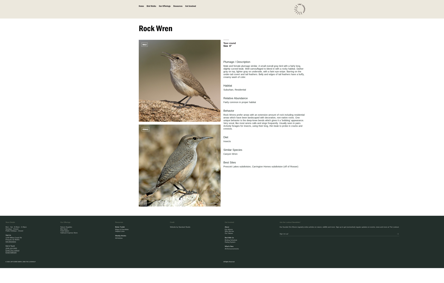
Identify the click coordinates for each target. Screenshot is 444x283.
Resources (177, 6)
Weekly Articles (120, 236)
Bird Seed (64, 229)
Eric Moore (229, 229)
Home (141, 6)
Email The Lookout (12, 250)
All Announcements (232, 249)
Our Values (229, 233)
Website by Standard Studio (180, 227)
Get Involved (190, 6)
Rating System (230, 242)
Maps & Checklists (122, 229)
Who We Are (229, 231)
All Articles (119, 238)
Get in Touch (10, 246)
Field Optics (64, 231)
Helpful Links (120, 231)
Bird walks (151, 6)
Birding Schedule (231, 240)
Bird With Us (229, 238)
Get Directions (11, 241)
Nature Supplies (66, 227)
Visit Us (8, 235)
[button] (166, 6)
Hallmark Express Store (69, 233)
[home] (299, 9)
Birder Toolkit (120, 227)
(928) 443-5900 (11, 248)
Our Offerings (165, 6)
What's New (229, 246)
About (227, 227)
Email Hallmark (11, 252)
